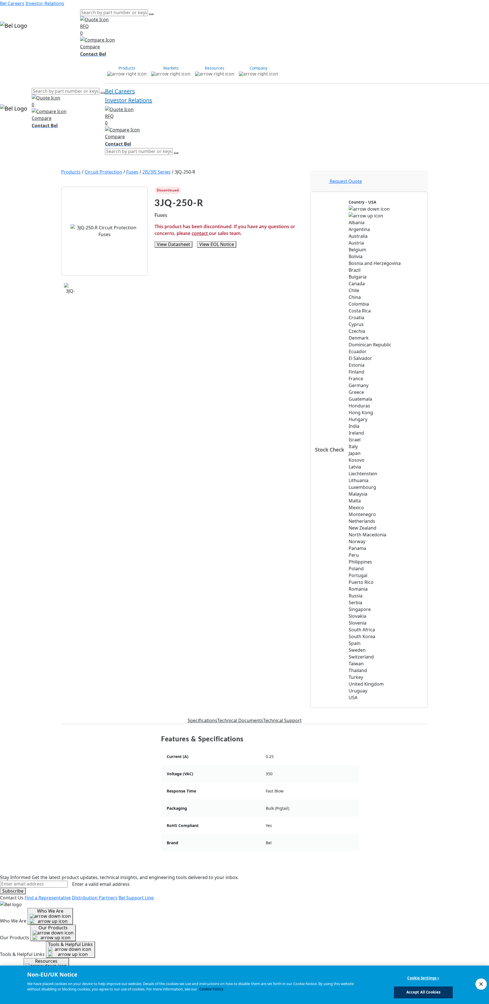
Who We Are (50, 911)
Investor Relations (44, 3)
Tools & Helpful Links (70, 944)
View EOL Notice (216, 244)
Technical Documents (240, 720)
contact (200, 233)
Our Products (53, 928)
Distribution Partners (94, 898)
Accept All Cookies (423, 992)
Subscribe (12, 891)
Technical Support (282, 720)
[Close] (481, 984)
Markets (28, 42)
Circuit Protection (103, 172)
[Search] (151, 14)
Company (70, 42)
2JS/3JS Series (156, 172)
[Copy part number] (300, 190)
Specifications (202, 720)
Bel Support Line (136, 898)
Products (10, 42)
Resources (48, 42)
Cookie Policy (211, 989)
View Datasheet (173, 244)
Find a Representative (48, 898)
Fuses (132, 172)
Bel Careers (12, 3)
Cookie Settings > (423, 978)
